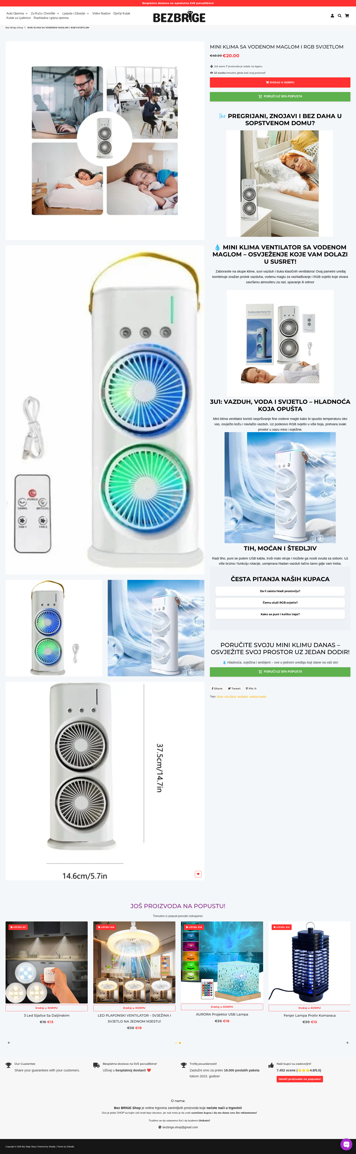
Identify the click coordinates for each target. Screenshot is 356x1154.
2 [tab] (180, 1043)
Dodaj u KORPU (46, 1008)
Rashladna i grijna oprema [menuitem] (51, 17)
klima (220, 696)
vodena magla (257, 696)
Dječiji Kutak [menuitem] (121, 13)
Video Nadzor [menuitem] (101, 13)
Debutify (70, 1146)
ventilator (242, 696)
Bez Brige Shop (14, 27)
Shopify (52, 1146)
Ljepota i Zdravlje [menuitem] (73, 13)
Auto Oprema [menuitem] (15, 13)
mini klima (230, 696)
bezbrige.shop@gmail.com (180, 1127)
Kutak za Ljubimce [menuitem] (18, 17)
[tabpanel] (47, 979)
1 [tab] (176, 1043)
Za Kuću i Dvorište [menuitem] (43, 13)
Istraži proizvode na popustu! (300, 1079)
